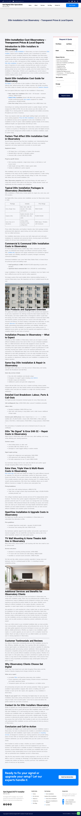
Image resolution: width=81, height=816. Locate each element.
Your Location (59, 77)
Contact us (57, 5)
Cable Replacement (62, 69)
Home (30, 5)
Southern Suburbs (43, 87)
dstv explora (27, 99)
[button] (69, 1)
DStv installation (19, 51)
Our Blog (50, 5)
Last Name (69, 44)
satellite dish (11, 252)
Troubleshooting (61, 66)
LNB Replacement (61, 68)
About (36, 5)
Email (57, 50)
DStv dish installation (10, 63)
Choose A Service (60, 57)
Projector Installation (62, 74)
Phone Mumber (70, 50)
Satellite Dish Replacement (63, 71)
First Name (58, 44)
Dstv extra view (9, 473)
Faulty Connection (61, 64)
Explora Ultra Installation (63, 59)
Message (58, 84)
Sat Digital (8, 83)
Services (43, 5)
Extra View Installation (62, 61)
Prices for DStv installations (26, 118)
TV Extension (60, 73)
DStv (16, 677)
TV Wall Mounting (69, 73)
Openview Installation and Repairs (65, 62)
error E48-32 (34, 378)
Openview (12, 323)
